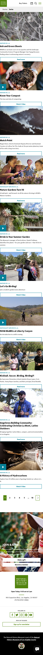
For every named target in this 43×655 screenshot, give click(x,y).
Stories (5, 9)
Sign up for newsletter (21, 624)
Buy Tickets (23, 3)
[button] (37, 649)
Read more (21, 59)
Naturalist (4, 187)
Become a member (21, 565)
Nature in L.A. (5, 43)
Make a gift (22, 560)
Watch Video (20, 104)
